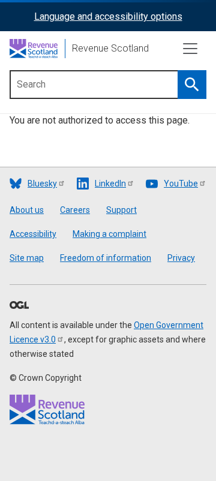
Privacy (181, 258)
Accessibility (33, 234)
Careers (75, 210)
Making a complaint (109, 234)
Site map (27, 258)
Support (121, 210)
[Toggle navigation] (190, 48)
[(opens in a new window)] (19, 306)
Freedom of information (105, 258)
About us (27, 210)
